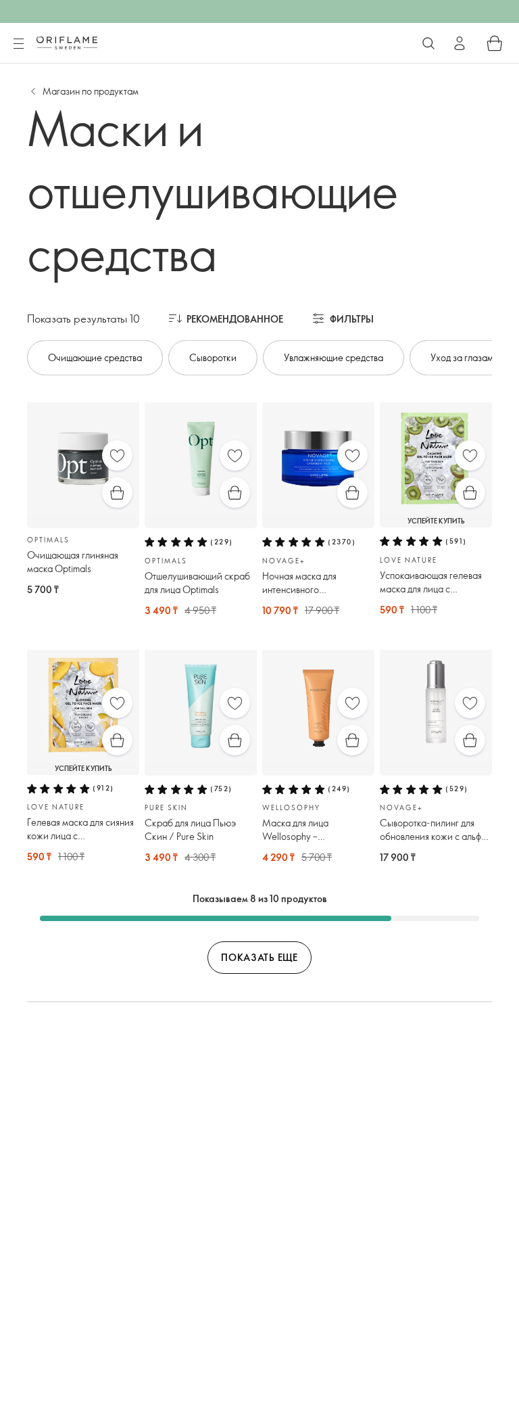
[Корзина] (494, 43)
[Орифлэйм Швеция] (67, 42)
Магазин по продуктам (91, 91)
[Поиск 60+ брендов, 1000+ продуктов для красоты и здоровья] (428, 43)
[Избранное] (117, 455)
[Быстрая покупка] (117, 492)
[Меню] (18, 44)
